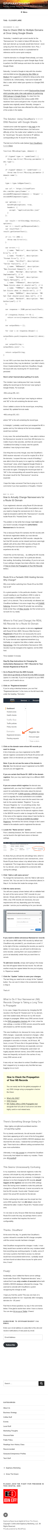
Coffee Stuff (7, 1417)
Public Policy (8, 1440)
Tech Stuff (7, 1458)
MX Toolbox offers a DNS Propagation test (22, 1103)
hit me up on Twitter (20, 1311)
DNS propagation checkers (17, 1021)
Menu (25, 12)
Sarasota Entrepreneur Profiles (14, 1453)
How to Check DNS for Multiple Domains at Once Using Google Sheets (23, 31)
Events (5, 1421)
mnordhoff (12, 1158)
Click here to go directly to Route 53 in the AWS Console (23, 674)
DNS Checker (12, 1101)
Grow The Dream (12, 1474)
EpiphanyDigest (16, 3)
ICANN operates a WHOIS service (31, 793)
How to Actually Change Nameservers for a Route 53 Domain (23, 498)
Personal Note (8, 1435)
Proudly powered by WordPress (14, 1529)
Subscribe (10, 1344)
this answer (20, 1152)
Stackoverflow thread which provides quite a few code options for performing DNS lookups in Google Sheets (24, 93)
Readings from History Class (13, 1444)
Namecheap (7, 645)
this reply (32, 126)
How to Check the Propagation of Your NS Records (23, 566)
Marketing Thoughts (10, 1430)
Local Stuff (7, 1426)
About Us (6, 1408)
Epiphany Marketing (13, 1468)
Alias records (24, 609)
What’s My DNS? (13, 1098)
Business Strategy (10, 1412)
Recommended (9, 1449)
